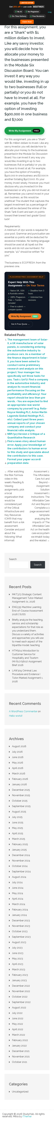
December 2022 (21, 985)
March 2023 (18, 969)
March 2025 (18, 838)
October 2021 (19, 1062)
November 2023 (21, 925)
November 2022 (21, 991)
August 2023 (19, 942)
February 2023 (20, 974)
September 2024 (21, 871)
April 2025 (17, 833)
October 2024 (20, 866)
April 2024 (17, 898)
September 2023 (21, 936)
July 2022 (17, 1013)
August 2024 (19, 877)
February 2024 (20, 909)
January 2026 (19, 784)
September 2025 (21, 806)
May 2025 (17, 828)
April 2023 (17, 964)
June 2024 (17, 887)
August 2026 (19, 746)
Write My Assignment (24, 316)
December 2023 (21, 920)
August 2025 (19, 811)
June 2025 (17, 822)
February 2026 (20, 779)
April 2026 (17, 768)
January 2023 (19, 980)
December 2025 (21, 789)
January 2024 (19, 915)
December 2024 (21, 855)
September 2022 (21, 1002)
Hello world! (15, 715)
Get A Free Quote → (20, 324)
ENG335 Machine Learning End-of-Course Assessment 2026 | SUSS (27, 611)
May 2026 (17, 762)
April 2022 (17, 1029)
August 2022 (19, 1007)
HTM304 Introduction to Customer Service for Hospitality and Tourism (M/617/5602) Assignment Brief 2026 (27, 658)
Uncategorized (20, 1091)
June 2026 (17, 757)
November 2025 (21, 795)
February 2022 (20, 1040)
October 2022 (19, 996)
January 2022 (19, 1045)
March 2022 (18, 1034)
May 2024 (17, 893)
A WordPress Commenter (23, 711)
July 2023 (17, 947)
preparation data (17, 463)
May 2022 (17, 1023)
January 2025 (19, 849)
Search (13, 559)
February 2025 (20, 844)
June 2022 (17, 1018)
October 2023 (19, 931)
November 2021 (21, 1056)
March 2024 (18, 904)
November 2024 (21, 860)
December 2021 (21, 1051)
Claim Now (27, 22)
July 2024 (17, 882)
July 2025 (17, 817)
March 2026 (18, 773)
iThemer (27, 1116)
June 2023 (17, 953)
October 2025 (19, 800)
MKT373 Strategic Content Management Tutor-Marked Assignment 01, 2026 (27, 598)
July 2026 (17, 751)
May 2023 (17, 958)
